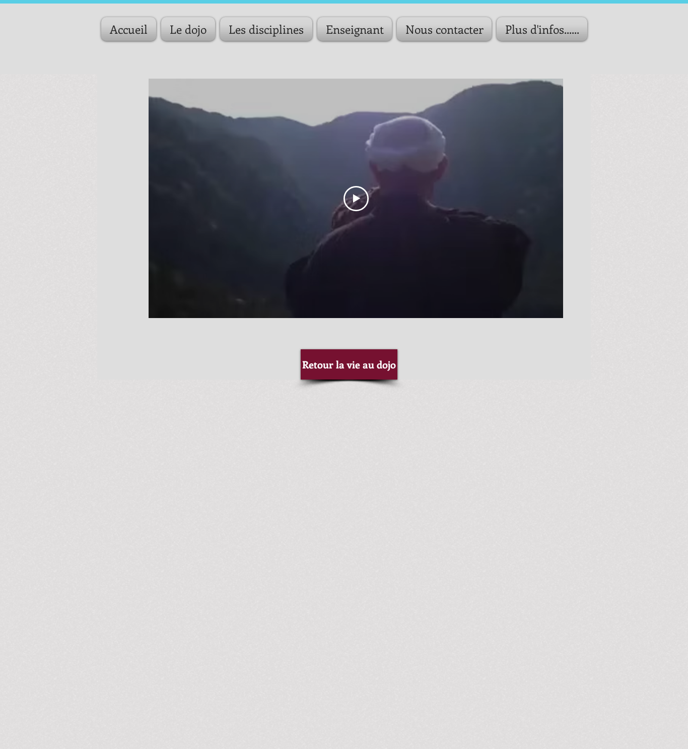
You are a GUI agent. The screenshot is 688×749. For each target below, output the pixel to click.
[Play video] (356, 198)
